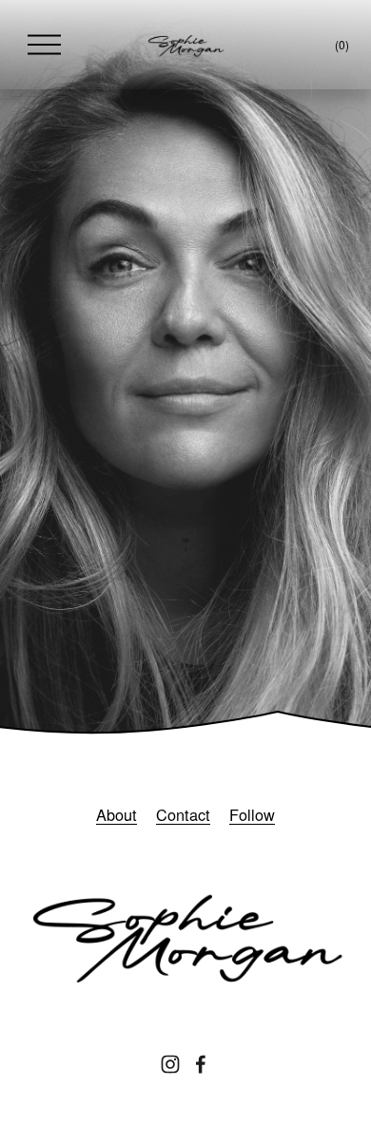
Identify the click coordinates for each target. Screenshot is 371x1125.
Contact (183, 814)
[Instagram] (170, 1064)
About (116, 814)
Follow (252, 814)
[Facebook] (200, 1064)
